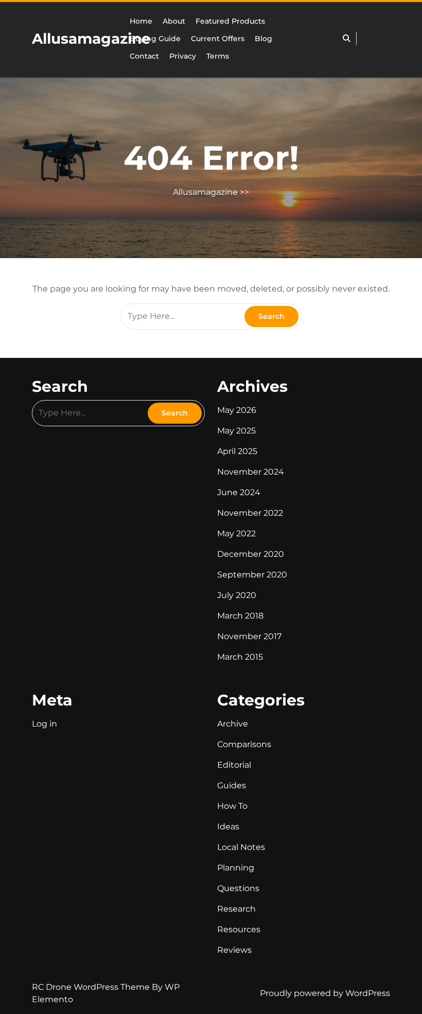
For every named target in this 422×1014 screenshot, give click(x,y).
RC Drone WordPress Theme (92, 987)
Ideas (228, 826)
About (174, 21)
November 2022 (250, 513)
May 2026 (236, 410)
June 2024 (238, 492)
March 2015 (240, 657)
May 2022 (236, 533)
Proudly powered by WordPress (325, 993)
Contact (144, 56)
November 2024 (250, 472)
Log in (44, 724)
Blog (263, 38)
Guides (231, 785)
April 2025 (237, 451)
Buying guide (155, 38)
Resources (238, 929)
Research (236, 909)
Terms (217, 56)
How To (232, 806)
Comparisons (244, 744)
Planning (235, 868)
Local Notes (241, 847)
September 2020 (252, 575)
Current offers (217, 38)
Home (141, 21)
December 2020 (250, 554)
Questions (238, 888)
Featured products (230, 21)
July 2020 (236, 595)
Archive (232, 724)
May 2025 (236, 431)
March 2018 (240, 616)
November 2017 (249, 636)
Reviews (234, 950)
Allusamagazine (91, 38)
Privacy (182, 56)
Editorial (234, 765)
